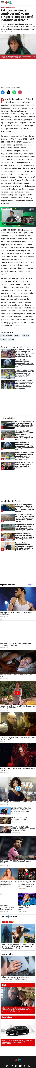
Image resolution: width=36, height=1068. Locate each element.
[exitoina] (18, 922)
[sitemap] (29, 1066)
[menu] (2, 2)
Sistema (11, 339)
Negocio (3, 339)
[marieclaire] (18, 954)
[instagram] (7, 1066)
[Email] (20, 92)
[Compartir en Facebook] (3, 92)
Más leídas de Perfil (10, 501)
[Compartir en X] (8, 92)
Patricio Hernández (6, 335)
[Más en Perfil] (12, 916)
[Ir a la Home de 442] (8, 3)
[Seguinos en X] (16, 1066)
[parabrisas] (18, 1017)
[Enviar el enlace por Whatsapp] (14, 92)
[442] (18, 1060)
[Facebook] (12, 1066)
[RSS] (24, 1066)
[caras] (18, 985)
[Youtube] (20, 1066)
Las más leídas (8, 418)
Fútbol (17, 335)
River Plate (25, 335)
